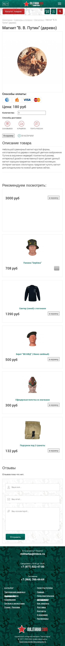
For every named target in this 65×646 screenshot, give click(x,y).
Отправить (15, 536)
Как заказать (43, 603)
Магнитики (39, 19)
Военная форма (11, 595)
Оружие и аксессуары (14, 603)
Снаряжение (10, 599)
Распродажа (42, 618)
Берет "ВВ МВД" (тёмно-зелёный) (32, 354)
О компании (42, 614)
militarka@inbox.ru (32, 554)
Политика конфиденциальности (32, 641)
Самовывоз (7, 128)
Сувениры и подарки (23, 19)
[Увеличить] (32, 62)
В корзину (8, 135)
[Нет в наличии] (57, 268)
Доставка (41, 607)
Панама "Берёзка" (32, 262)
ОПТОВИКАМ (43, 599)
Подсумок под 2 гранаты (32, 445)
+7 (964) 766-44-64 (32, 579)
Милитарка (7, 19)
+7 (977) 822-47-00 (32, 567)
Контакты (41, 611)
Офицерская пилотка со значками (32, 399)
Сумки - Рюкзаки (12, 607)
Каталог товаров (13, 11)
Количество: (8, 112)
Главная (40, 592)
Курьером (21, 128)
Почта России (36, 128)
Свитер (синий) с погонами (32, 308)
